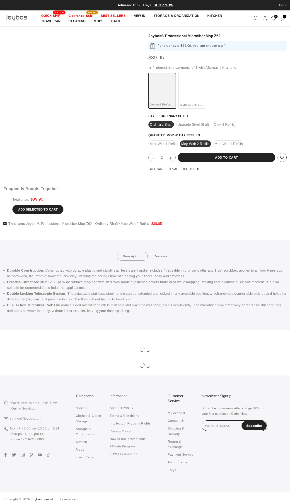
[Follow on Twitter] (14, 455)
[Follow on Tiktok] (48, 455)
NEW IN (139, 15)
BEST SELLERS (113, 15)
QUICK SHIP (52, 15)
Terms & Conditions (124, 415)
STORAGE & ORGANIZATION (176, 15)
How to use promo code (128, 439)
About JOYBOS (121, 408)
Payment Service (180, 454)
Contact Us (176, 420)
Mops (80, 449)
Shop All (82, 408)
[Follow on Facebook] (5, 455)
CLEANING (77, 21)
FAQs (172, 470)
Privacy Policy (120, 431)
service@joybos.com (25, 418)
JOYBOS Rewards (123, 454)
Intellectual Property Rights (130, 423)
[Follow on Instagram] (23, 455)
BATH (115, 21)
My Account (176, 413)
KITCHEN (214, 15)
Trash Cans (84, 457)
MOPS (99, 21)
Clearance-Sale (82, 15)
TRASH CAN (51, 21)
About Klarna (177, 462)
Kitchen (81, 442)
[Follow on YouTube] (40, 455)
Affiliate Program (122, 446)
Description (132, 256)
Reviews (160, 256)
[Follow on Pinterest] (31, 455)
